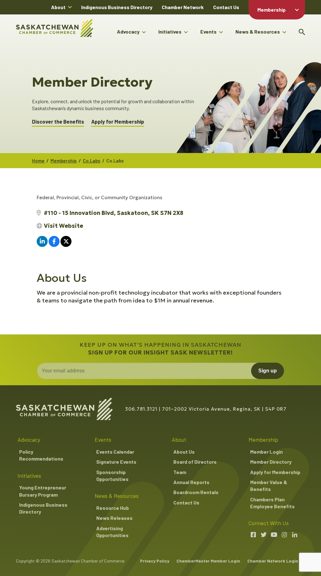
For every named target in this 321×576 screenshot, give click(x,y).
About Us (184, 452)
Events (208, 32)
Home (38, 160)
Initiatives (170, 32)
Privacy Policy (154, 560)
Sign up (267, 370)
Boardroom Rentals (195, 492)
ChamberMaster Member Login (208, 560)
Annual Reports (191, 482)
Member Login (266, 452)
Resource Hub (112, 508)
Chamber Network (183, 7)
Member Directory (271, 462)
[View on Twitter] (66, 244)
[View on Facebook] (54, 244)
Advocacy (128, 32)
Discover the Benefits (58, 121)
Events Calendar (115, 452)
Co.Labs (91, 160)
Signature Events (116, 462)
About (58, 7)
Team (179, 472)
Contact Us (226, 7)
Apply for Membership (117, 121)
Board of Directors (195, 462)
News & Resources (257, 32)
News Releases (114, 518)
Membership (271, 10)
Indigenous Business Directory (116, 7)
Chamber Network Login (272, 560)
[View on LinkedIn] (42, 244)
